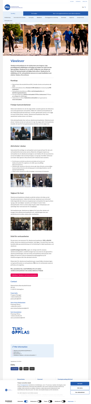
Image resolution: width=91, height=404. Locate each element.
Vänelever (17, 23)
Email (26, 368)
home (6, 23)
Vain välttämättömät (79, 392)
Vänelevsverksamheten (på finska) (22, 350)
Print (32, 368)
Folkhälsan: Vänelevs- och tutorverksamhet (24, 275)
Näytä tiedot (71, 401)
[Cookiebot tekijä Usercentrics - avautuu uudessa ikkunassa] (8, 401)
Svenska (78, 1)
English (85, 1)
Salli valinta (80, 388)
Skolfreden (16, 352)
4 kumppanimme (24, 385)
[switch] (39, 401)
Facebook (14, 368)
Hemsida (11, 23)
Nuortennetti (17, 353)
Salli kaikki (79, 383)
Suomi (72, 1)
